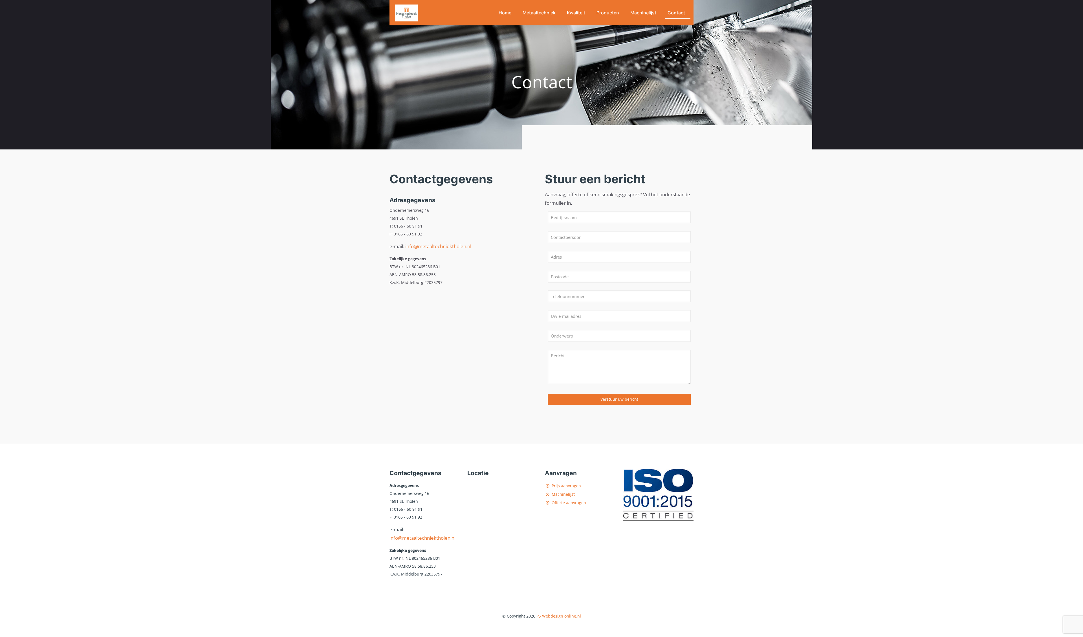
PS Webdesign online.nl (558, 616)
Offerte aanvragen (569, 502)
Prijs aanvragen (566, 485)
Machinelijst (563, 494)
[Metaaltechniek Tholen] (406, 12)
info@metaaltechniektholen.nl (438, 246)
